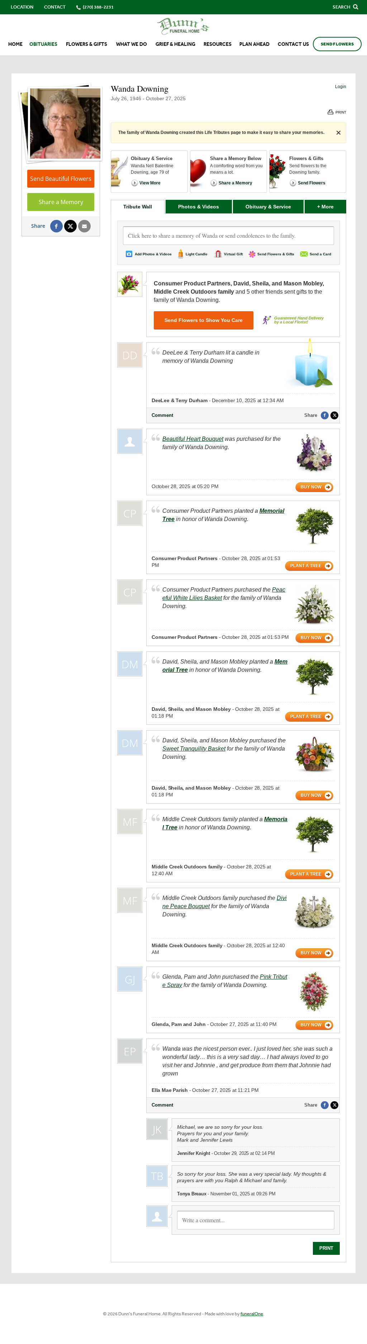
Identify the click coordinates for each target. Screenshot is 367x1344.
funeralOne (251, 1313)
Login (340, 86)
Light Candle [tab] (197, 254)
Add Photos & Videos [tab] (153, 254)
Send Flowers (337, 44)
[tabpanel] (228, 738)
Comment (162, 415)
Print (326, 1248)
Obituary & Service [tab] (268, 206)
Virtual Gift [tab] (233, 254)
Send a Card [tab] (320, 254)
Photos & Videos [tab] (198, 206)
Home (15, 44)
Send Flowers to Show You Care (204, 320)
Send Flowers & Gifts (275, 254)
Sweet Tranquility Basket (193, 749)
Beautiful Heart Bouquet (192, 439)
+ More (331, 206)
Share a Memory (61, 202)
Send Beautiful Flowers (60, 179)
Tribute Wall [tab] (137, 206)
